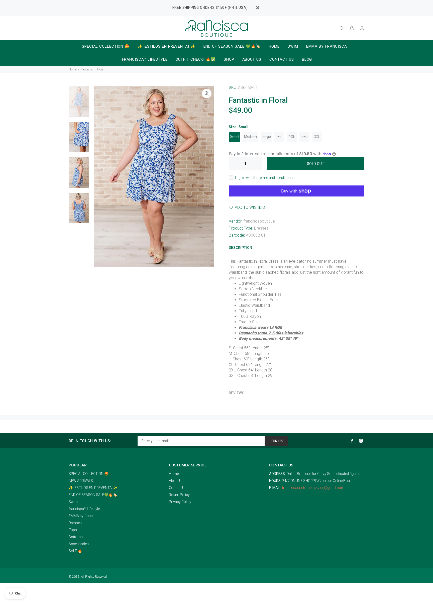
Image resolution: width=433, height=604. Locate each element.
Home (72, 69)
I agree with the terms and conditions (264, 178)
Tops (73, 530)
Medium (250, 137)
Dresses (261, 228)
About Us (176, 481)
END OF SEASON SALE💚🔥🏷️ (93, 495)
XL (279, 137)
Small (234, 137)
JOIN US (276, 441)
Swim (73, 502)
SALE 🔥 (75, 551)
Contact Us (177, 488)
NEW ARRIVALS (81, 481)
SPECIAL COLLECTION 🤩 (89, 474)
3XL (317, 137)
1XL (292, 137)
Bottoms (76, 537)
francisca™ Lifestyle (84, 509)
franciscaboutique (259, 221)
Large (266, 137)
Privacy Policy (180, 502)
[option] (79, 104)
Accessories (79, 544)
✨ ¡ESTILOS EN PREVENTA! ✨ (93, 488)
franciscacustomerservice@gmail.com (313, 488)
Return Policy (179, 495)
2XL (304, 137)
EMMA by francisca (84, 516)
